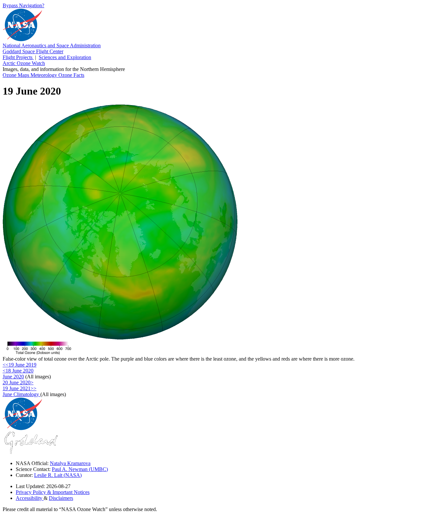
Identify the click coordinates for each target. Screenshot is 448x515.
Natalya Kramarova (70, 463)
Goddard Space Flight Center (33, 51)
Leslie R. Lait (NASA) (58, 475)
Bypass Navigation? (23, 5)
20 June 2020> (18, 382)
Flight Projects (18, 57)
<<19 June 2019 (19, 365)
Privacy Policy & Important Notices (53, 492)
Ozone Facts (71, 75)
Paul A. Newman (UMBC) (80, 469)
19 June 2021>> (19, 388)
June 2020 (13, 376)
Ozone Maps (17, 75)
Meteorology (44, 75)
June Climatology (21, 394)
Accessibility (30, 498)
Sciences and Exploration (65, 57)
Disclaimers (61, 498)
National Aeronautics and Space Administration (52, 45)
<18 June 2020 (18, 370)
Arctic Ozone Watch (24, 63)
